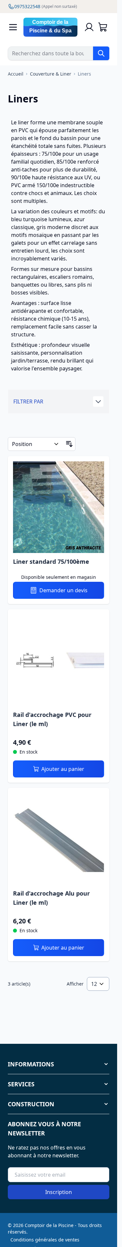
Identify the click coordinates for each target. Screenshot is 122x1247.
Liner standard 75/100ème (51, 561)
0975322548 (45, 6)
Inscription (58, 1192)
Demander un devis (63, 590)
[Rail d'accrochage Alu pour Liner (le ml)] (58, 839)
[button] (58, 401)
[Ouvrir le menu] (13, 27)
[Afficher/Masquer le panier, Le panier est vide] (102, 27)
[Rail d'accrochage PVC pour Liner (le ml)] (58, 660)
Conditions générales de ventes (44, 1240)
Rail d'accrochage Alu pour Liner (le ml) (51, 897)
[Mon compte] (89, 27)
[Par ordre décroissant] (69, 444)
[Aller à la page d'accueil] (50, 27)
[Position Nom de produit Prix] (35, 444)
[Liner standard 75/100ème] (58, 507)
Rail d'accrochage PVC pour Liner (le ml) (52, 719)
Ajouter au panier (62, 769)
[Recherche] (101, 53)
